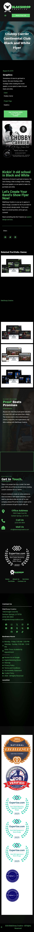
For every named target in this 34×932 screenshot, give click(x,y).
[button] (5, 15)
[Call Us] (3, 521)
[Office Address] (3, 511)
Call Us (20, 520)
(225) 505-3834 (7, 617)
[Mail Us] (3, 528)
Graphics (7, 75)
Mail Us (20, 526)
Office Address (20, 510)
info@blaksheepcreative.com (12, 619)
